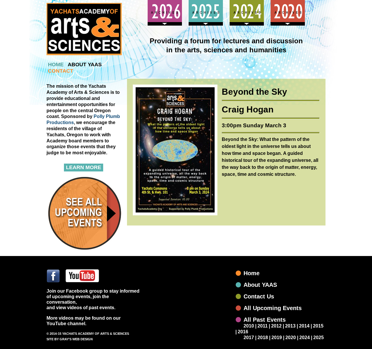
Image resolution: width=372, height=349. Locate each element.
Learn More (83, 167)
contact (60, 71)
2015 (318, 325)
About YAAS (260, 285)
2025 (318, 337)
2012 (276, 325)
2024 (304, 337)
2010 (249, 325)
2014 (304, 325)
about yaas (85, 64)
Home (252, 273)
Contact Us (259, 296)
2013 (290, 325)
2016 (243, 331)
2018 (262, 337)
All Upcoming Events (273, 308)
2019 (276, 337)
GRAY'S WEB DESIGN (76, 339)
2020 (290, 337)
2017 (249, 337)
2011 (262, 325)
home (56, 64)
